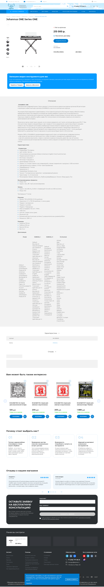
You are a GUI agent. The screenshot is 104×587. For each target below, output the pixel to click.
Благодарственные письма (51, 564)
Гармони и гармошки (12, 566)
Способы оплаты (59, 52)
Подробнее (29, 583)
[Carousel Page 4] (53, 491)
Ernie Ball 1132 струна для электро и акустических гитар (63, 404)
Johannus (55, 342)
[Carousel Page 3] (52, 491)
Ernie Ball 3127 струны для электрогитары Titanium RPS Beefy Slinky (85, 404)
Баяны (8, 557)
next (61, 491)
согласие (47, 517)
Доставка (78, 52)
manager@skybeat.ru (31, 1)
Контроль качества (30, 555)
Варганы (8, 560)
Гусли (7, 564)
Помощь (27, 552)
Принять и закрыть (71, 579)
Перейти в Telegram (17, 85)
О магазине (47, 555)
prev (42, 491)
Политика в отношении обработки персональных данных (32, 564)
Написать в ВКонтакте (32, 85)
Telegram (45, 1)
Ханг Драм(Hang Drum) (12, 569)
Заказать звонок (67, 514)
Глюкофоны (9, 562)
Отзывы (46, 557)
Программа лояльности (31, 560)
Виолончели (9, 555)
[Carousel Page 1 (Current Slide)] (48, 491)
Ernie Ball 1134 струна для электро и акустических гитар (40, 404)
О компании (48, 552)
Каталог (9, 552)
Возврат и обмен (29, 557)
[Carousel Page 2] (50, 491)
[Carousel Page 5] (55, 491)
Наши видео (47, 562)
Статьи (46, 560)
